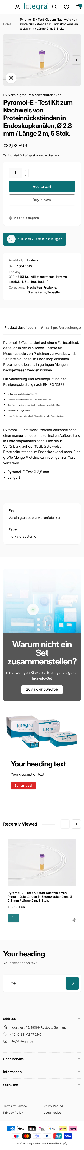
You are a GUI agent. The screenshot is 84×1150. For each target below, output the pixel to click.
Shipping (25, 155)
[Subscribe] (72, 983)
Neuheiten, (35, 287)
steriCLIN (16, 281)
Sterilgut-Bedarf (36, 281)
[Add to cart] (13, 918)
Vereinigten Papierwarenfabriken (32, 95)
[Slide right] (76, 60)
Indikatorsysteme (42, 276)
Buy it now (42, 200)
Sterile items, (37, 292)
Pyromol (62, 276)
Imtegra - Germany (36, 1143)
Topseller (54, 292)
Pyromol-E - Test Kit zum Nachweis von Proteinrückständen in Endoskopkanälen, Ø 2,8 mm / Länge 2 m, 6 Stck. (40, 896)
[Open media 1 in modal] (42, 60)
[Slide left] (7, 60)
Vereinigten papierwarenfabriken (35, 517)
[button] (6, 7)
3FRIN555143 (18, 276)
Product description (20, 327)
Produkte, (50, 287)
